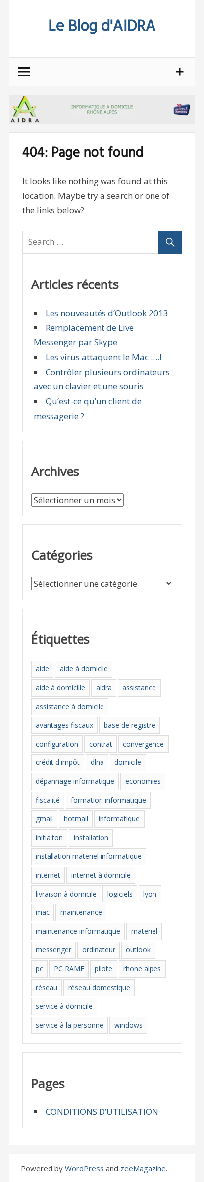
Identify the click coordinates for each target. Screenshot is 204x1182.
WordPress (84, 1168)
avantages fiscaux (64, 725)
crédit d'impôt (58, 762)
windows (128, 1025)
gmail (44, 818)
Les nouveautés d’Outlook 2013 (107, 313)
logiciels (120, 893)
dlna (97, 762)
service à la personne (69, 1025)
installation (91, 837)
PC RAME (69, 968)
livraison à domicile (66, 893)
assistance (139, 687)
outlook (138, 949)
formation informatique (108, 799)
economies (143, 781)
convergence (143, 744)
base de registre (129, 725)
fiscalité (48, 799)
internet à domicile (101, 875)
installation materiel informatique (89, 856)
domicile (127, 762)
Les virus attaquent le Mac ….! (103, 357)
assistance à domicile (70, 706)
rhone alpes (142, 968)
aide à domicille (60, 687)
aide (42, 668)
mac (43, 912)
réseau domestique (99, 987)
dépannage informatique (75, 781)
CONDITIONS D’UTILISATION (102, 1111)
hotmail (76, 818)
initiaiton (49, 837)
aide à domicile (84, 668)
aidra (104, 687)
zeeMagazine (143, 1168)
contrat (100, 744)
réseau (46, 987)
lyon (149, 893)
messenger (53, 949)
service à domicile (64, 1006)
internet (48, 875)
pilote (103, 968)
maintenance (81, 912)
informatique (119, 818)
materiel (144, 931)
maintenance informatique (78, 931)
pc (39, 968)
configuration (57, 744)
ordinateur (98, 949)
